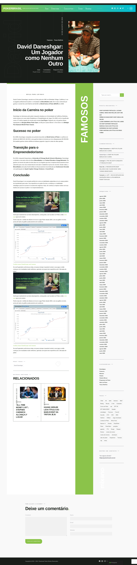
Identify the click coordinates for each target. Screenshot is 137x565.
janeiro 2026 (102, 211)
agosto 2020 (102, 348)
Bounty (107, 403)
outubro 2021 (103, 320)
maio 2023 (102, 280)
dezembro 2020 (103, 340)
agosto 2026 (102, 196)
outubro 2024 (103, 245)
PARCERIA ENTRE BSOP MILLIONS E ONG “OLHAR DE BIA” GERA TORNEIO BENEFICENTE (110, 169)
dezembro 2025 (103, 214)
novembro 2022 (103, 293)
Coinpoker (119, 403)
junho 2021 (102, 326)
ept (111, 406)
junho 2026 (102, 200)
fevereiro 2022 (103, 311)
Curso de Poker (104, 406)
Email (71, 522)
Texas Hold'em (58, 40)
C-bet (113, 403)
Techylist (101, 175)
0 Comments (47, 72)
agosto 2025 (102, 222)
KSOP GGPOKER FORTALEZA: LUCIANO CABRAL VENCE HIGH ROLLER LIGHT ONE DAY (111, 113)
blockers (116, 400)
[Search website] (131, 8)
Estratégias (102, 369)
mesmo (34, 264)
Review (102, 432)
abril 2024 (102, 256)
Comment (28, 515)
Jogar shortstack (117, 417)
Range (112, 429)
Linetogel (102, 160)
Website (72, 530)
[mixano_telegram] (120, 9)
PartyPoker (116, 423)
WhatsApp (88, 8)
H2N (112, 415)
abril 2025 (102, 231)
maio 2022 (102, 304)
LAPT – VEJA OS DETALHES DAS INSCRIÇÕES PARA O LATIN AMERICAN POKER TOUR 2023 (111, 177)
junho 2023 (102, 278)
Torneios (119, 437)
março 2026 (102, 207)
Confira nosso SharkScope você (22, 264)
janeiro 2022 (102, 313)
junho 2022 (102, 302)
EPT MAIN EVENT (105, 409)
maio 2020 (102, 353)
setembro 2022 (103, 298)
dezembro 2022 (103, 291)
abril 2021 (102, 331)
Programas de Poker (104, 380)
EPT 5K (116, 406)
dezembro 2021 (103, 315)
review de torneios (105, 434)
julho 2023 (102, 275)
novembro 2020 (103, 342)
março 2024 (102, 258)
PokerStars (108, 426)
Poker (101, 426)
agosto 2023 (102, 273)
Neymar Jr (103, 423)
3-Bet (101, 400)
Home (47, 8)
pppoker (102, 429)
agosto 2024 (102, 247)
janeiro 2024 (102, 262)
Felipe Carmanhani (104, 148)
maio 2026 (102, 203)
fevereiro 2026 (103, 209)
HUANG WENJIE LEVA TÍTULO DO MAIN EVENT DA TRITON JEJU (51, 411)
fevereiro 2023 (103, 287)
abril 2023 (102, 282)
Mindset (101, 373)
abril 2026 (102, 205)
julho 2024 (102, 249)
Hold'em (102, 417)
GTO (108, 415)
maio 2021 (102, 329)
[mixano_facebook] (112, 9)
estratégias (103, 412)
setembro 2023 (103, 271)
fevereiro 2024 (103, 260)
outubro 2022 (103, 295)
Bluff (121, 400)
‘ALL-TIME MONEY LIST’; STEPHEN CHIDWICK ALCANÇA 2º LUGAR (22, 411)
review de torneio (110, 432)
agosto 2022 (102, 300)
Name (71, 515)
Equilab (114, 409)
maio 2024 (102, 253)
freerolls (102, 415)
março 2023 (102, 284)
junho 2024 (102, 251)
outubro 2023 (103, 269)
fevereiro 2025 (103, 236)
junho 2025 (102, 227)
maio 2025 (102, 229)
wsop (105, 440)
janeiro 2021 (102, 337)
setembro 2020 (103, 346)
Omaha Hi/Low (103, 378)
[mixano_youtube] (115, 9)
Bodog (102, 403)
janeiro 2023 (102, 289)
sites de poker (103, 437)
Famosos (50, 40)
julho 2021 (102, 324)
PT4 (108, 429)
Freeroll (117, 412)
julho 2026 (102, 198)
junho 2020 (102, 351)
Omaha (101, 375)
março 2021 (102, 333)
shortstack (114, 434)
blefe (110, 400)
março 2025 (102, 233)
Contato (80, 8)
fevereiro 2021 (103, 335)
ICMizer (109, 417)
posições (115, 426)
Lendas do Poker (104, 420)
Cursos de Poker (68, 8)
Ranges (118, 429)
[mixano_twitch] (123, 9)
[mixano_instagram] (117, 9)
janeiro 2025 (102, 238)
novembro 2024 (103, 242)
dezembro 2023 (103, 264)
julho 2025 (102, 225)
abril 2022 (102, 306)
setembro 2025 (103, 220)
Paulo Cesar (36, 72)
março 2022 (102, 309)
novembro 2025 (103, 216)
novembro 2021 (103, 317)
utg (101, 440)
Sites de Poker (103, 382)
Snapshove (112, 437)
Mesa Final (114, 420)
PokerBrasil (12, 8)
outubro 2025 (103, 218)
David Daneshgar (18, 365)
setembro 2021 (103, 322)
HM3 (117, 415)
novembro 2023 (103, 267)
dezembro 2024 (103, 240)
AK (106, 400)
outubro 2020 (103, 344)
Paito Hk (101, 166)
